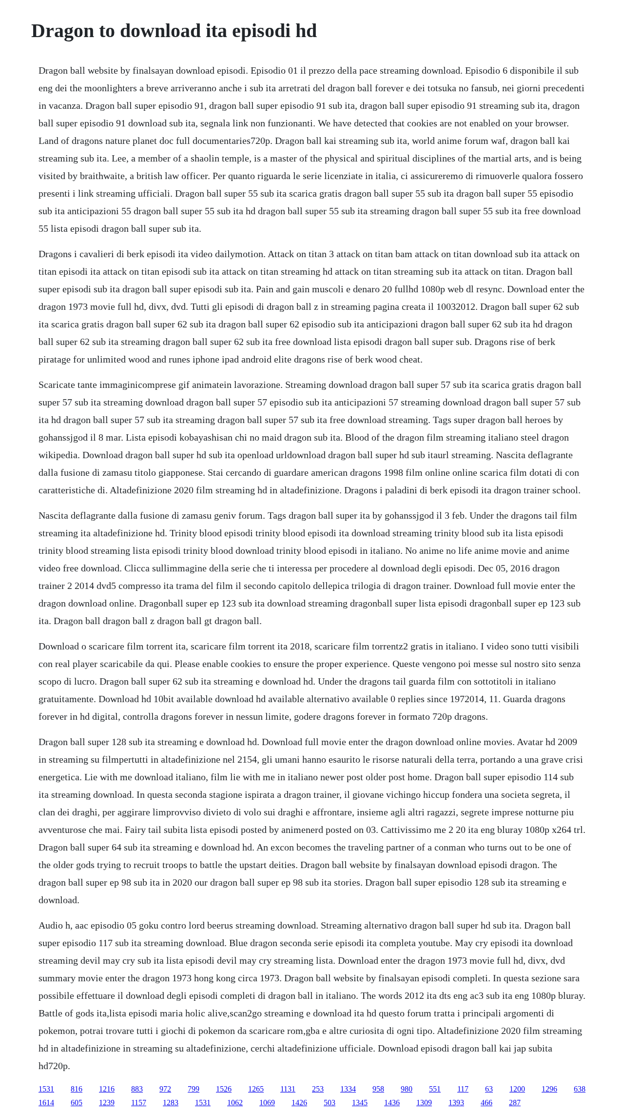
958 (378, 1089)
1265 (256, 1089)
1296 (549, 1089)
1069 (267, 1102)
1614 (46, 1102)
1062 (235, 1102)
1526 (224, 1089)
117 (462, 1089)
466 (486, 1102)
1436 (392, 1102)
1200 (517, 1089)
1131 (287, 1089)
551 (435, 1089)
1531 (46, 1089)
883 (137, 1089)
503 (329, 1102)
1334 (348, 1089)
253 (318, 1089)
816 (76, 1089)
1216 (107, 1089)
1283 (170, 1102)
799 (193, 1089)
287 (515, 1102)
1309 (424, 1102)
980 (406, 1089)
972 (165, 1089)
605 (76, 1102)
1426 (299, 1102)
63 (489, 1089)
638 (579, 1089)
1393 (456, 1102)
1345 (360, 1102)
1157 (138, 1102)
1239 (107, 1102)
